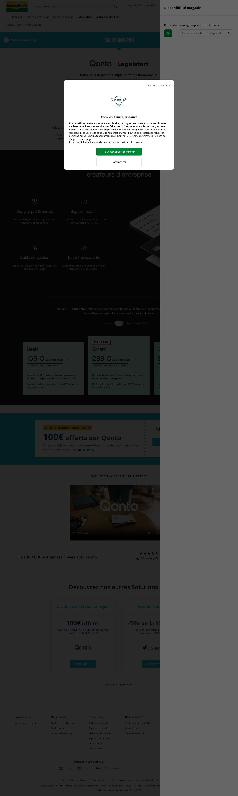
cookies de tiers (126, 129)
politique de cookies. (131, 142)
